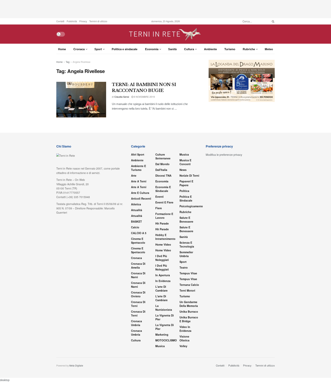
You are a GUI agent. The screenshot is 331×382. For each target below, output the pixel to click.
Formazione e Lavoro (164, 216)
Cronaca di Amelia (138, 265)
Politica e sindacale (124, 49)
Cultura (189, 49)
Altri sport (137, 154)
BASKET (136, 221)
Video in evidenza (185, 329)
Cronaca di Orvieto (138, 294)
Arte (133, 175)
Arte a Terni (138, 181)
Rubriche (249, 49)
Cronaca (79, 49)
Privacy (83, 21)
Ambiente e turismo (138, 168)
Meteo (269, 49)
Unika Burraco (188, 311)
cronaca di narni (138, 275)
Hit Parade (162, 223)
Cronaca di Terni (138, 304)
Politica (184, 191)
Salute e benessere (186, 219)
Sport (98, 49)
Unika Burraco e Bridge (188, 319)
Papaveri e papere (186, 183)
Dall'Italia (161, 170)
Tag (68, 61)
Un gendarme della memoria (188, 304)
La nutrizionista (163, 308)
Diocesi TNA (163, 175)
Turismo (229, 49)
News (183, 170)
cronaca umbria (136, 332)
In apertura (162, 275)
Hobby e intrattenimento (165, 237)
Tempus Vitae (188, 273)
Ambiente (210, 49)
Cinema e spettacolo (138, 240)
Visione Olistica (184, 338)
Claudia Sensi (121, 96)
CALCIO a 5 (138, 233)
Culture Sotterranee (162, 156)
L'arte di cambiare (161, 288)
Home (62, 49)
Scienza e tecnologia (186, 244)
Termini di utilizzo (98, 21)
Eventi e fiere (164, 202)
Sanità (172, 49)
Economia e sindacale (163, 189)
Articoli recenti (141, 198)
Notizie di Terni (189, 175)
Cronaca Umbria (136, 323)
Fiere (158, 208)
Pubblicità (72, 21)
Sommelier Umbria (186, 254)
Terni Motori (187, 290)
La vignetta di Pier (164, 317)
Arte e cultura (140, 193)
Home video (163, 244)
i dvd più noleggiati (162, 258)
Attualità (136, 210)
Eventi (159, 196)
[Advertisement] (165, 8)
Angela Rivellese (81, 61)
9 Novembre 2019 (144, 96)
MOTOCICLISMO (166, 340)
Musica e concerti (185, 162)
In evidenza (162, 281)
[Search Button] (272, 21)
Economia (151, 49)
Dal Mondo (162, 164)
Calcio (135, 227)
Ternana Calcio (189, 285)
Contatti (60, 21)
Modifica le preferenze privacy (224, 155)
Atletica (136, 204)
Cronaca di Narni (138, 285)
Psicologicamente (191, 206)
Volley (183, 346)
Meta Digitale (76, 365)
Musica (160, 346)
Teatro (183, 267)
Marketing (161, 334)
